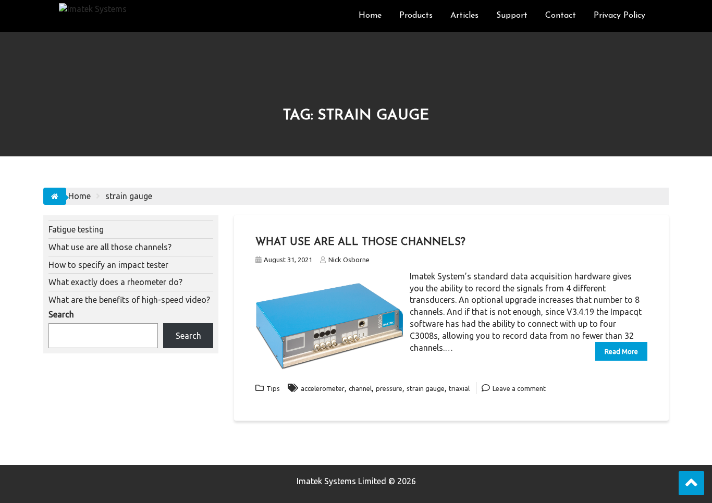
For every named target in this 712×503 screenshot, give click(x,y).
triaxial (459, 388)
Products (416, 15)
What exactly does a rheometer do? (115, 282)
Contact (560, 15)
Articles (464, 15)
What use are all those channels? (360, 242)
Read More (621, 351)
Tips (273, 388)
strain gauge (426, 388)
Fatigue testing (76, 229)
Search (61, 314)
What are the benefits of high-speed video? (129, 299)
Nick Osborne (349, 259)
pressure (389, 388)
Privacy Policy (619, 15)
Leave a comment (519, 388)
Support (511, 15)
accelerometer (323, 388)
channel (360, 388)
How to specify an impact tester (108, 264)
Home (370, 15)
